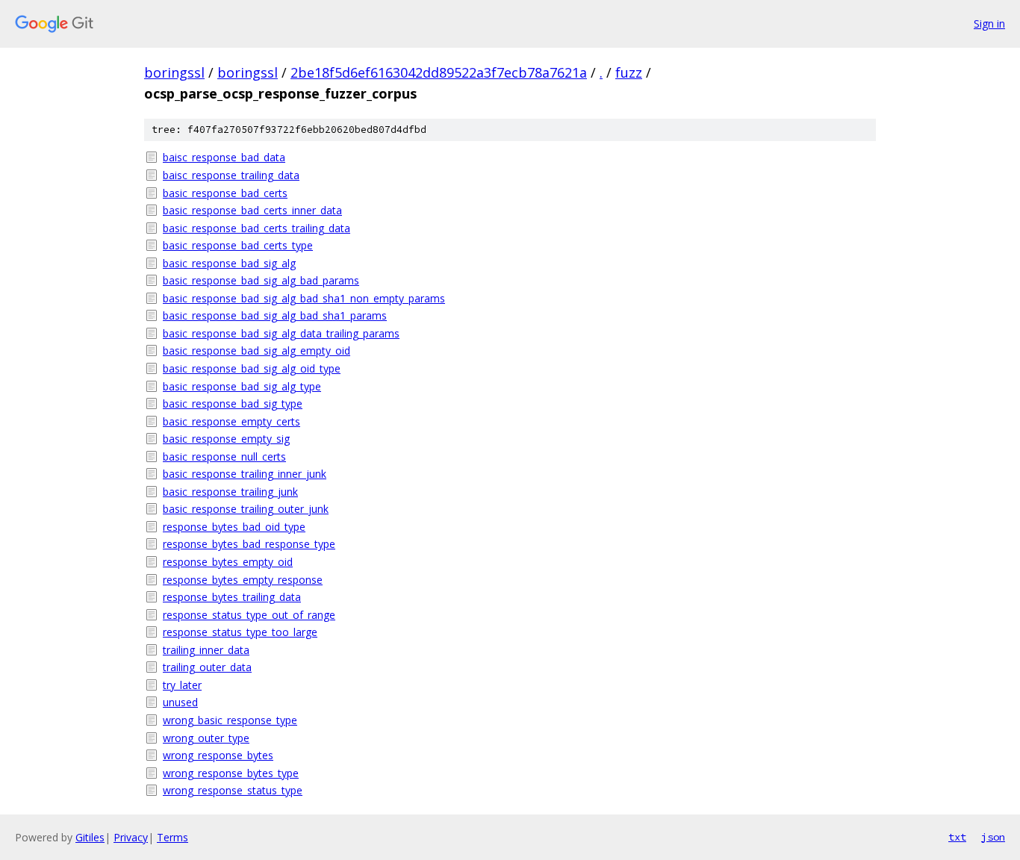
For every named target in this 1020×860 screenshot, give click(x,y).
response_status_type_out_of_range (249, 615)
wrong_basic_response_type (230, 720)
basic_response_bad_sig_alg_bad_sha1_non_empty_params (304, 298)
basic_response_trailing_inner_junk (244, 474)
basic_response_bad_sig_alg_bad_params (261, 280)
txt (957, 837)
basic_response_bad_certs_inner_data (252, 210)
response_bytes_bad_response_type (249, 544)
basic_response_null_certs (224, 456)
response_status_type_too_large (240, 632)
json (993, 837)
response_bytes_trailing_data (232, 597)
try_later (182, 685)
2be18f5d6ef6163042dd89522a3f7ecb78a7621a (438, 72)
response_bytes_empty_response (243, 580)
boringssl (174, 72)
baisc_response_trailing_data (231, 175)
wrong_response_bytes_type (231, 773)
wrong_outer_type (206, 738)
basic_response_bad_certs (225, 193)
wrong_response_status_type (232, 790)
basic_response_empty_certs (231, 421)
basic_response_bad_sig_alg (229, 263)
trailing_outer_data (207, 667)
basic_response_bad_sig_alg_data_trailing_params (281, 333)
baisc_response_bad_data (224, 157)
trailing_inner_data (206, 650)
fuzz (628, 72)
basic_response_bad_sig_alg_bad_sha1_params (275, 315)
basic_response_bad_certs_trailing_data (256, 228)
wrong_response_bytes (218, 755)
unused (180, 702)
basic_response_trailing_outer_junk (246, 509)
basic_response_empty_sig (226, 438)
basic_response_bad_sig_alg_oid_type (251, 368)
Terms (172, 837)
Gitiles (90, 837)
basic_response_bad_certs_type (238, 245)
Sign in (989, 23)
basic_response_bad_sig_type (232, 403)
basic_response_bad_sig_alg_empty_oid (256, 350)
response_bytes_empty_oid (228, 562)
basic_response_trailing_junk (230, 491)
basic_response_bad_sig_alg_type (242, 386)
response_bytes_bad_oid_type (234, 527)
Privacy (130, 837)
